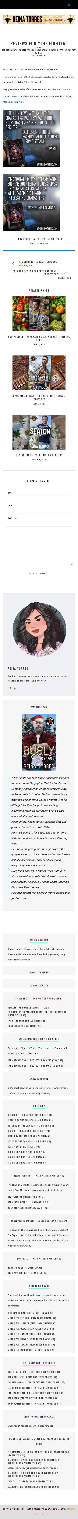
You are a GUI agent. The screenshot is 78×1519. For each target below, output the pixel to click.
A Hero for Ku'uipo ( (19, 1318)
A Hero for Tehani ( (19, 1344)
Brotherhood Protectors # (24, 1463)
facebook (25, 239)
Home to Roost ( (17, 1267)
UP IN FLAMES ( (15, 1403)
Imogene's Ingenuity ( (19, 1272)
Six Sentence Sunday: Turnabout (39, 261)
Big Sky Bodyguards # (47, 1459)
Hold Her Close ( (17, 1207)
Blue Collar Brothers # (38, 1452)
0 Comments (39, 55)
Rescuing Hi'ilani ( (18, 1312)
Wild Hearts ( (15, 1371)
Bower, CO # (34, 1267)
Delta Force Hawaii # (40, 1312)
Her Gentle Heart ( (18, 1202)
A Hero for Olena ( (18, 1328)
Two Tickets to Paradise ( (22, 1012)
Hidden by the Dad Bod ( (21, 1136)
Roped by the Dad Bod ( (21, 1141)
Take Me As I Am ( (17, 1393)
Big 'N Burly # (43, 1115)
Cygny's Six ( (15, 1481)
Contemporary (26, 50)
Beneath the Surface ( (20, 1007)
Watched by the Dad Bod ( (22, 1125)
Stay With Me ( (16, 1197)
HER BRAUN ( (14, 1398)
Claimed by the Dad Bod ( (21, 1120)
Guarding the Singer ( (20, 1472)
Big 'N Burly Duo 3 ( (18, 1162)
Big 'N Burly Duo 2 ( (18, 1157)
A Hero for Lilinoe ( (19, 1339)
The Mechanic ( (16, 1452)
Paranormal (41, 50)
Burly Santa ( (15, 1146)
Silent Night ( (15, 1387)
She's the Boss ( (17, 1020)
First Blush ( (15, 1025)
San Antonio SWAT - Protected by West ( (30, 1060)
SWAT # (57, 1060)
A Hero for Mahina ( (19, 1349)
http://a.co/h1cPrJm (13, 102)
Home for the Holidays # (51, 1012)
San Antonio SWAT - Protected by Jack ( (30, 1065)
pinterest (56, 239)
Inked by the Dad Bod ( (20, 1130)
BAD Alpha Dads (10, 50)
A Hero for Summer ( (19, 1323)
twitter (40, 239)
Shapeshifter (56, 50)
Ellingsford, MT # (34, 1197)
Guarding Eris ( (16, 1486)
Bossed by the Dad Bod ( (21, 1115)
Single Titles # (41, 1007)
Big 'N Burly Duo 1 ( (18, 1152)
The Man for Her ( (18, 1382)
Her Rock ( (14, 1377)
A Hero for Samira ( (19, 1334)
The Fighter (42, 243)
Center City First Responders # (41, 1371)
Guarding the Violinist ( (21, 1459)
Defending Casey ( (17, 1468)
